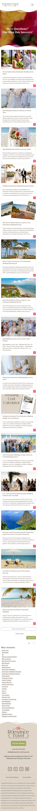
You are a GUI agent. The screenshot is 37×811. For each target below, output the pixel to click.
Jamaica (4, 688)
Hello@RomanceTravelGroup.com (18, 752)
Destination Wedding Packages (11, 671)
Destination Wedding (8, 669)
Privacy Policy (27, 777)
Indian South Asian (7, 684)
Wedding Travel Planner (9, 716)
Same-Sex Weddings (8, 708)
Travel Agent (6, 710)
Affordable (5, 652)
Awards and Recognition (9, 657)
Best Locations (6, 659)
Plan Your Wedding (18, 743)
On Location (5, 695)
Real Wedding (6, 701)
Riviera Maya (6, 705)
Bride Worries (6, 667)
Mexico (4, 693)
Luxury (4, 691)
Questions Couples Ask (9, 699)
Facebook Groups (7, 678)
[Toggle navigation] (32, 5)
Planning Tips (6, 697)
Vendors (4, 712)
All (3, 654)
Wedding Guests (7, 714)
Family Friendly (6, 680)
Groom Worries (6, 682)
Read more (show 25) (18, 629)
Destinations (6, 676)
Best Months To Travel (9, 661)
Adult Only (5, 650)
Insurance (5, 686)
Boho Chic (5, 665)
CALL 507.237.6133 (18, 749)
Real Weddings (6, 703)
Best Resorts (6, 663)
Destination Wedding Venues (11, 674)
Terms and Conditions (12, 777)
